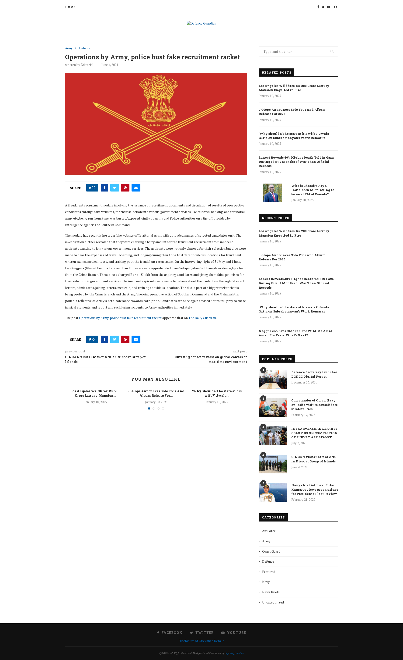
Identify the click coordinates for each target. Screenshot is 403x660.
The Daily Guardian (202, 318)
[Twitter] (323, 7)
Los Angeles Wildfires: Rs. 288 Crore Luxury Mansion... (95, 393)
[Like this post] (93, 188)
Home (70, 7)
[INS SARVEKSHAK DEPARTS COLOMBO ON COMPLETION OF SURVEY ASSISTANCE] (273, 435)
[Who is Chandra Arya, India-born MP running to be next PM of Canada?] (273, 193)
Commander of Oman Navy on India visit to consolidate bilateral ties (314, 404)
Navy (266, 581)
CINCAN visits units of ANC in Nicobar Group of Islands (313, 459)
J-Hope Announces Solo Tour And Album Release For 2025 (292, 111)
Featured (268, 571)
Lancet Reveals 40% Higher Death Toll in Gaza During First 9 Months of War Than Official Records (296, 161)
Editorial (87, 64)
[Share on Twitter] (114, 188)
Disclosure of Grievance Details (201, 641)
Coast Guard (271, 551)
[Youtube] (328, 7)
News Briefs (271, 592)
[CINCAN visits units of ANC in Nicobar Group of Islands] (273, 464)
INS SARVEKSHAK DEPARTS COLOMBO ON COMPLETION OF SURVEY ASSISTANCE (314, 432)
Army (69, 48)
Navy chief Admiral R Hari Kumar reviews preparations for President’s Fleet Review (314, 489)
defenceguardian (234, 653)
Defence (84, 48)
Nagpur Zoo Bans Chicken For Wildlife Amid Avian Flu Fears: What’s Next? (295, 333)
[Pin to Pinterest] (125, 188)
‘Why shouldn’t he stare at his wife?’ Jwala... (217, 393)
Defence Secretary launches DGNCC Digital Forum (314, 374)
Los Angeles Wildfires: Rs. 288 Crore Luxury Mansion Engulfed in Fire (294, 88)
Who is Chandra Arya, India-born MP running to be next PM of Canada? (312, 190)
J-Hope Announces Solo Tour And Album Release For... (156, 393)
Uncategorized (273, 602)
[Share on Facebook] (104, 188)
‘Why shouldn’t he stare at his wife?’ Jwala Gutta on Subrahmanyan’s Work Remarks (294, 135)
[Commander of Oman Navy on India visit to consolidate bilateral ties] (273, 407)
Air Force (269, 531)
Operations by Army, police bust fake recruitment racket (120, 318)
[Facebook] (318, 7)
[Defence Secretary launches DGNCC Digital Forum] (273, 379)
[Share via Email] (136, 188)
